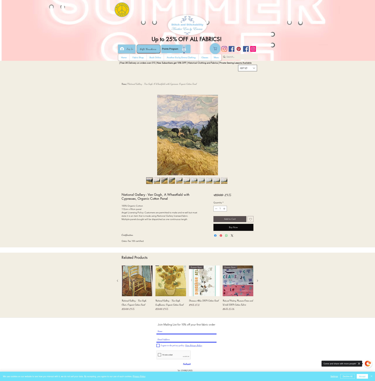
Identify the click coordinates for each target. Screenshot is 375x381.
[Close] (371, 376)
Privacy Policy (139, 376)
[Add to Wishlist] (251, 219)
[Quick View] (137, 281)
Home (124, 83)
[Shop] (215, 48)
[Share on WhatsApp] (226, 235)
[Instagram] (224, 49)
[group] (187, 290)
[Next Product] (257, 280)
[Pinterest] (239, 49)
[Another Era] (246, 49)
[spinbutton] (220, 208)
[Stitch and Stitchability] (231, 49)
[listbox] (247, 68)
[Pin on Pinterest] (221, 235)
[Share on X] (232, 235)
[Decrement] (216, 208)
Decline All (347, 376)
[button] (247, 68)
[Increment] (224, 208)
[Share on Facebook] (215, 235)
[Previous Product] (117, 280)
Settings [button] (334, 376)
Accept (362, 376)
